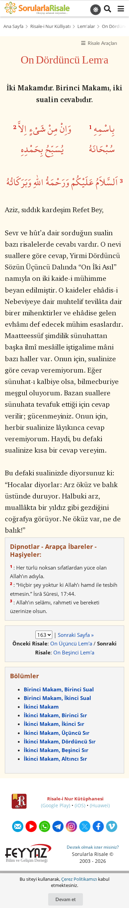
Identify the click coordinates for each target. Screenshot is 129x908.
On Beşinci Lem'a (73, 652)
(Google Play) (55, 805)
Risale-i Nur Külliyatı (50, 26)
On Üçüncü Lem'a (71, 643)
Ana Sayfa (13, 26)
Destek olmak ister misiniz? (93, 847)
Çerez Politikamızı (79, 879)
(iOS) (80, 805)
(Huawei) (100, 805)
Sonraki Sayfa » (76, 634)
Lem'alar (86, 26)
